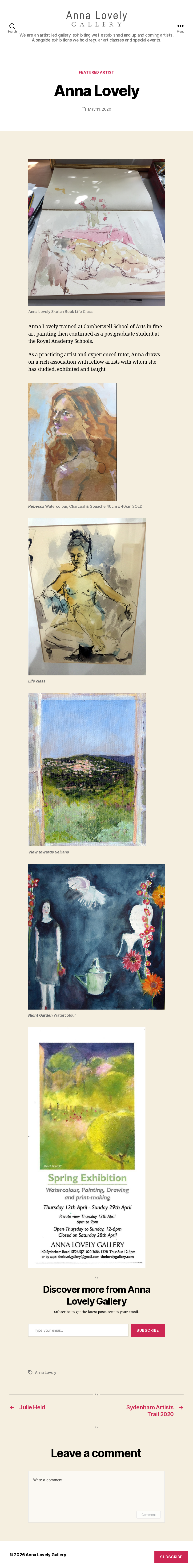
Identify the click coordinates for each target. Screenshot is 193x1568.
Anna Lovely (45, 1372)
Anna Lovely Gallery (46, 1554)
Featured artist (96, 72)
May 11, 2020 (99, 109)
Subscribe (148, 1330)
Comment (148, 1515)
